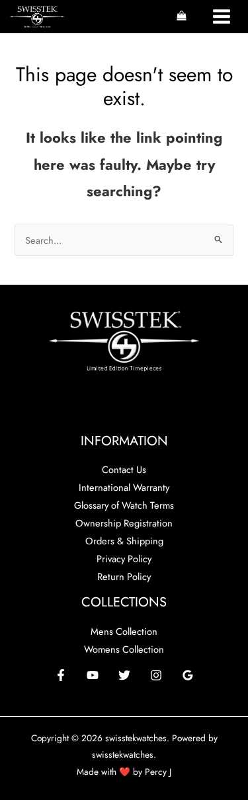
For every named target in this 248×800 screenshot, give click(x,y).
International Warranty (124, 487)
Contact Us (124, 469)
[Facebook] (61, 675)
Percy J (158, 771)
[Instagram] (156, 675)
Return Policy (124, 576)
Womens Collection (124, 649)
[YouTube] (93, 675)
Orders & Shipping (124, 541)
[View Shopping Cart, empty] (181, 16)
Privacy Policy (124, 558)
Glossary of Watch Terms (124, 505)
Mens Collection (124, 631)
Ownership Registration (124, 523)
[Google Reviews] (188, 675)
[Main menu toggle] (221, 16)
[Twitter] (124, 675)
